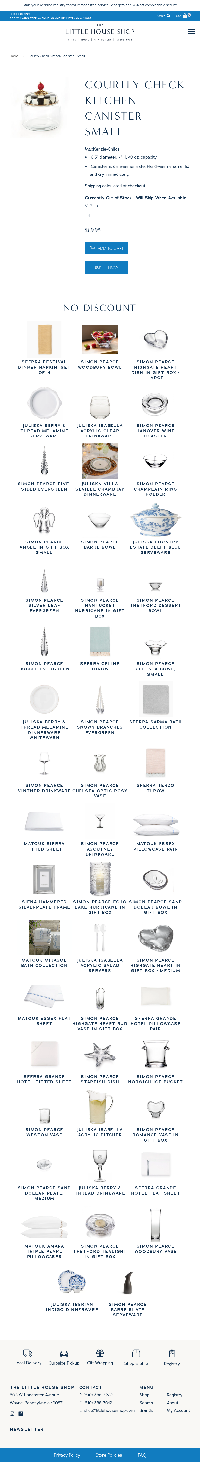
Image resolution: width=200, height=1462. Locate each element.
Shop (144, 1395)
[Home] (100, 40)
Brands (146, 1410)
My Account (178, 1410)
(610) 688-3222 (20, 14)
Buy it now (106, 267)
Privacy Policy (67, 1455)
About (172, 1403)
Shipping (93, 186)
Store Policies (109, 1455)
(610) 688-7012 (98, 1403)
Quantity (92, 205)
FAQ (142, 1455)
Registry (174, 1395)
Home (14, 56)
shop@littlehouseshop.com (109, 1410)
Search (146, 1403)
